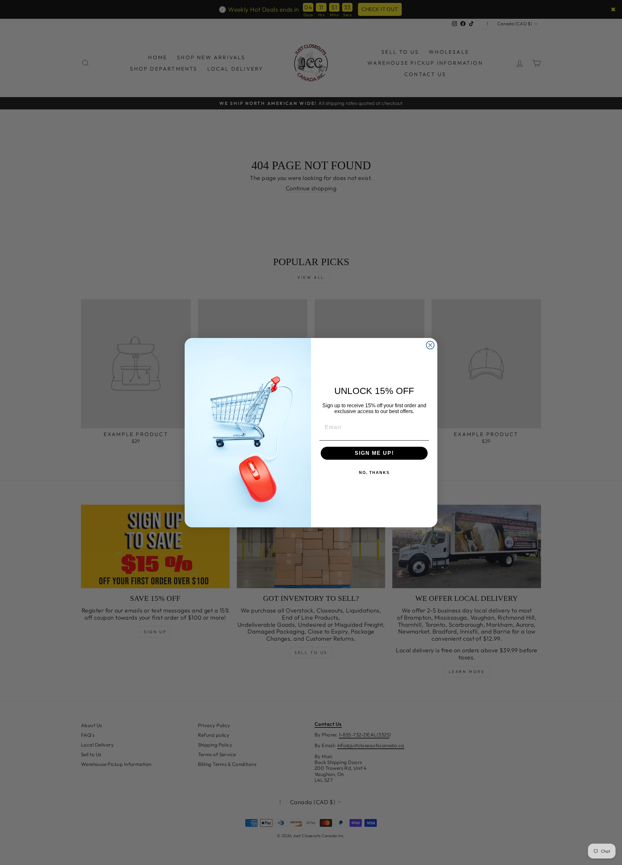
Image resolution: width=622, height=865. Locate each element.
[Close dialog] (430, 345)
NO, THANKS (374, 472)
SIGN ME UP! (374, 453)
